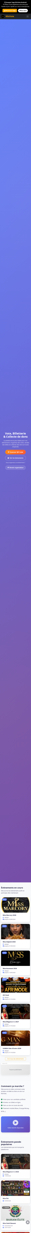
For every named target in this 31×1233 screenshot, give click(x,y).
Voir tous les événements (15, 1059)
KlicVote (9, 16)
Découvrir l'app (10, 10)
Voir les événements (16, 458)
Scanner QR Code (16, 452)
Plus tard (23, 10)
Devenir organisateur (16, 467)
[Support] (28, 1222)
